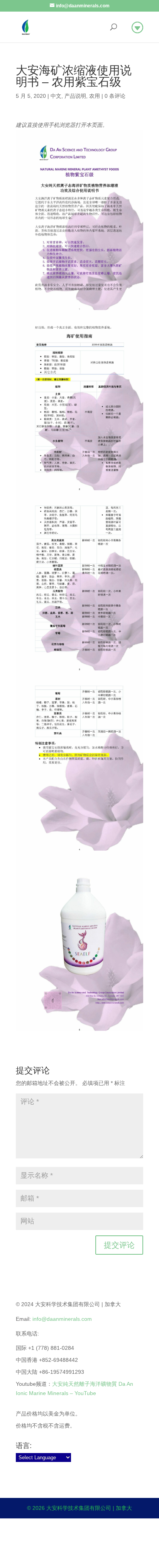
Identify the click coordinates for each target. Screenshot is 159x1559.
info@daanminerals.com (62, 1319)
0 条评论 (115, 96)
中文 (56, 96)
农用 (94, 96)
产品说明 (75, 96)
